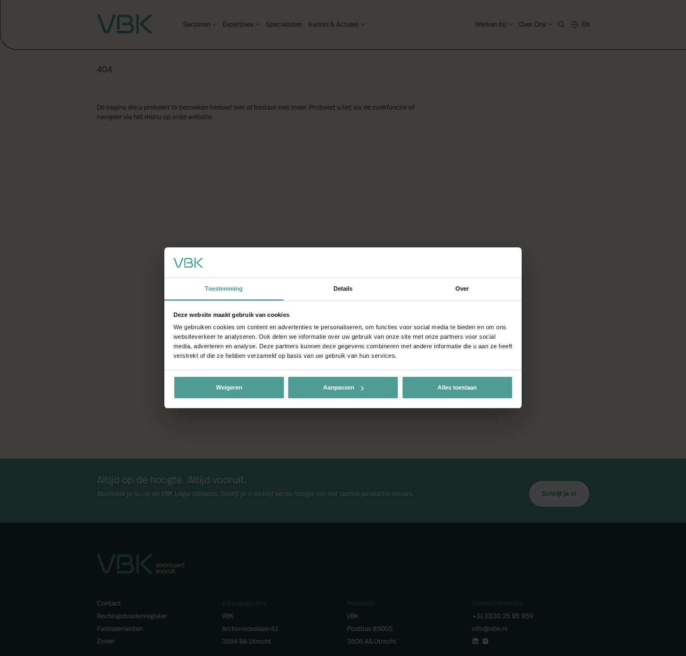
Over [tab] (462, 289)
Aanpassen (338, 387)
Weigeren (229, 387)
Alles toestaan (457, 387)
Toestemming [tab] (224, 289)
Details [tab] (343, 289)
